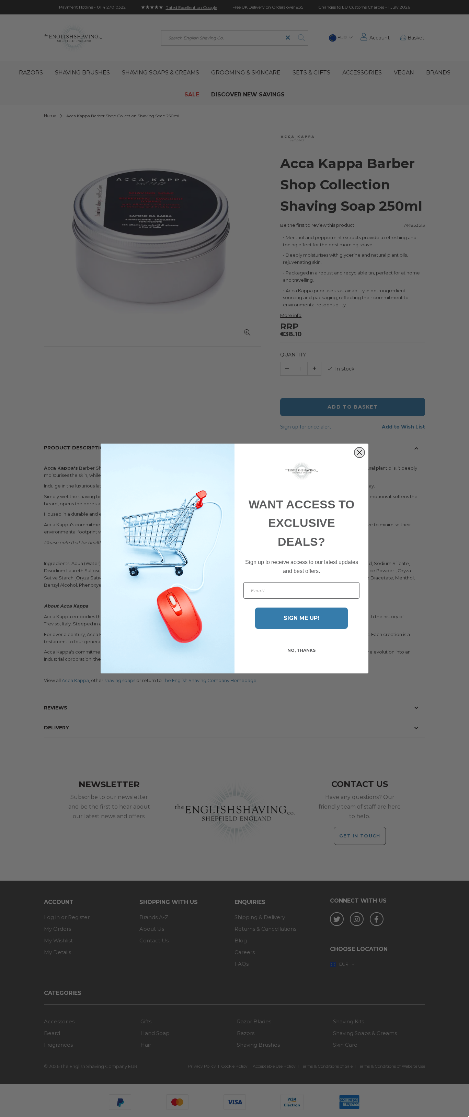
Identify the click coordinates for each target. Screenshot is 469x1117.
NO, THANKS (301, 650)
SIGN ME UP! (301, 618)
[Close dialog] (359, 452)
